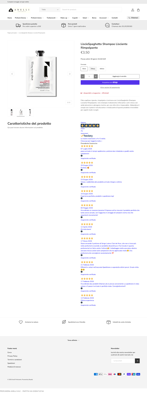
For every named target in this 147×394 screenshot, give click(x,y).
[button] (138, 10)
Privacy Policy (12, 356)
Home (10, 18)
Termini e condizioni (15, 360)
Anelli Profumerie (16, 379)
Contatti (115, 18)
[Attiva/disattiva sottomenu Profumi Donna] (27, 18)
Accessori (103, 18)
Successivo (93, 143)
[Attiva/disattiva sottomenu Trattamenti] (57, 18)
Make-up (63, 18)
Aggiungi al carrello (119, 76)
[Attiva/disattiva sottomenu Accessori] (108, 18)
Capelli (75, 18)
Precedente (85, 143)
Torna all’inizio (73, 340)
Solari (85, 18)
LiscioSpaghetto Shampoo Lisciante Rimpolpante (32, 32)
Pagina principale (12, 32)
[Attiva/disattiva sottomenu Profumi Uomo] (43, 18)
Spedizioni (11, 363)
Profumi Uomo (36, 18)
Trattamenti (51, 18)
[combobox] (80, 9)
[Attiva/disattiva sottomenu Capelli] (79, 18)
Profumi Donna (20, 18)
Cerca (10, 352)
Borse (94, 18)
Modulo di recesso (14, 367)
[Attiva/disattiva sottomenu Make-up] (68, 18)
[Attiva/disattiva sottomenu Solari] (88, 18)
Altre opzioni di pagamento (110, 87)
